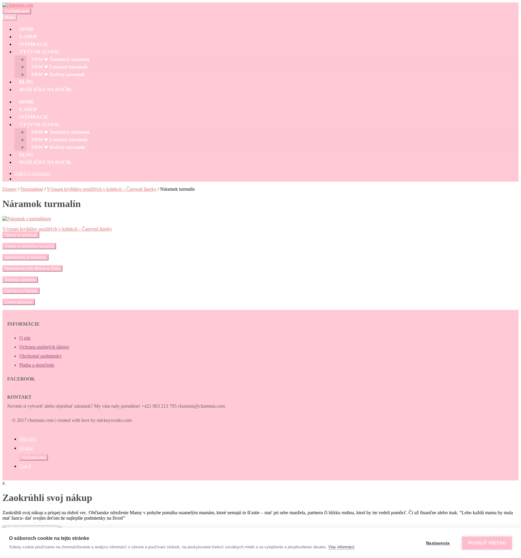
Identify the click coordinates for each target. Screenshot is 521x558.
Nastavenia (438, 543)
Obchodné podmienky (40, 356)
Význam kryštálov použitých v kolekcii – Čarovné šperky (101, 189)
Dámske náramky (20, 279)
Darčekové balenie (21, 291)
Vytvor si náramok (21, 235)
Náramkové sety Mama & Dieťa (32, 268)
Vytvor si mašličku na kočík (29, 246)
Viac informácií (341, 547)
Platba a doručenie (36, 365)
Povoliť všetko (487, 543)
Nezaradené (32, 189)
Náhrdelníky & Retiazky (25, 257)
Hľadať (26, 448)
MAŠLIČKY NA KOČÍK (45, 89)
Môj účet (27, 439)
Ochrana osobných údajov (44, 346)
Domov (9, 189)
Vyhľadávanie (17, 11)
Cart (25, 466)
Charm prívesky (19, 302)
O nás (24, 337)
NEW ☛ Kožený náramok (58, 74)
